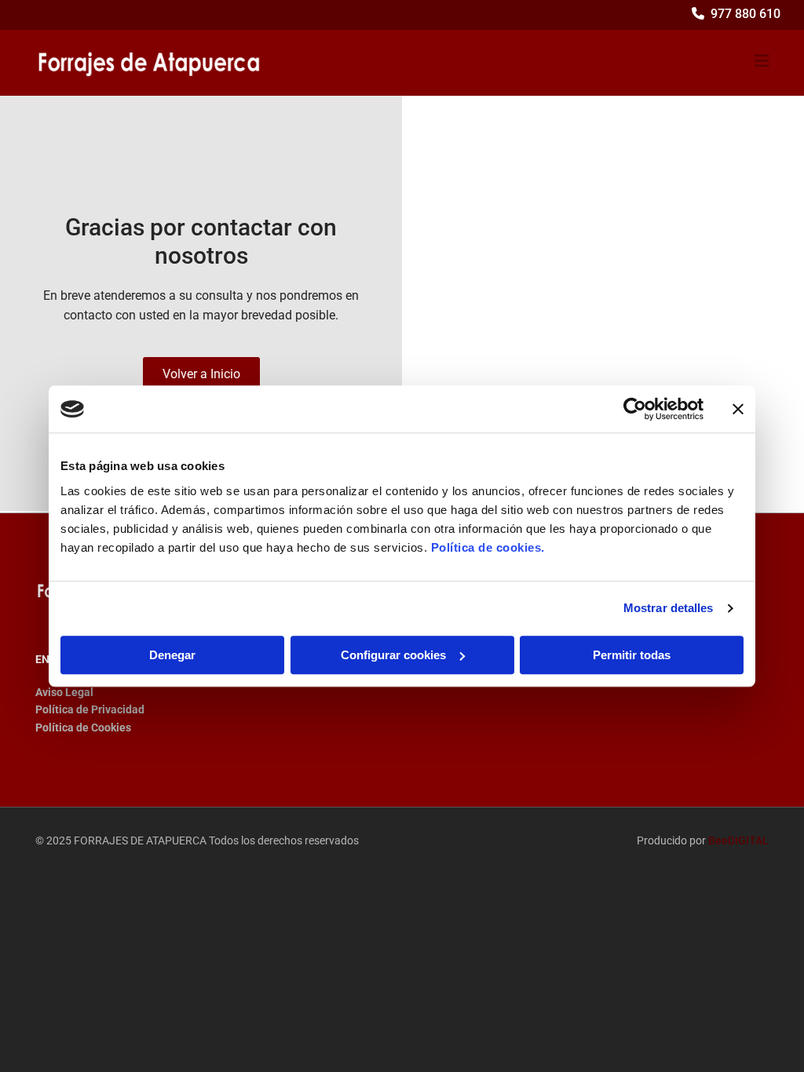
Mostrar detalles (668, 607)
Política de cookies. (488, 547)
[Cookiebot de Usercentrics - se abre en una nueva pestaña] (635, 409)
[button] (201, 375)
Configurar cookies (393, 655)
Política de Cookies (83, 727)
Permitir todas (632, 655)
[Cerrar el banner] (738, 408)
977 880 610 (745, 13)
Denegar (172, 655)
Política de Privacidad (89, 709)
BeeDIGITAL (738, 840)
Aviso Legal (64, 692)
